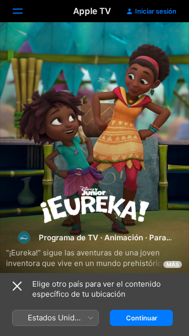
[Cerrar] (17, 286)
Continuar (141, 318)
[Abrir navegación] (24, 11)
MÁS (172, 264)
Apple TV (92, 11)
